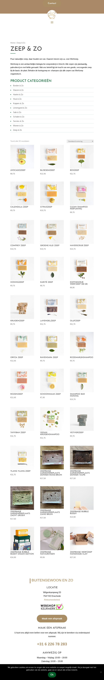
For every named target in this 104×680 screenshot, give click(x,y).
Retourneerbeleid (52, 600)
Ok (52, 674)
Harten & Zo (18, 94)
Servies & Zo (18, 121)
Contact (52, 3)
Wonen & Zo (18, 125)
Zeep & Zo (17, 130)
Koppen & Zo (18, 103)
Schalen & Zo (18, 117)
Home (12, 43)
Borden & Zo (18, 86)
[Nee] (101, 672)
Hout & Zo (17, 99)
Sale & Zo (17, 112)
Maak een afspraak (52, 618)
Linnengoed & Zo (20, 108)
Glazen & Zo (18, 90)
